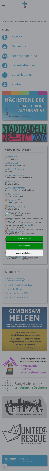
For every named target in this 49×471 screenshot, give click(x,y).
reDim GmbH (33, 258)
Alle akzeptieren (24, 239)
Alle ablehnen (24, 246)
